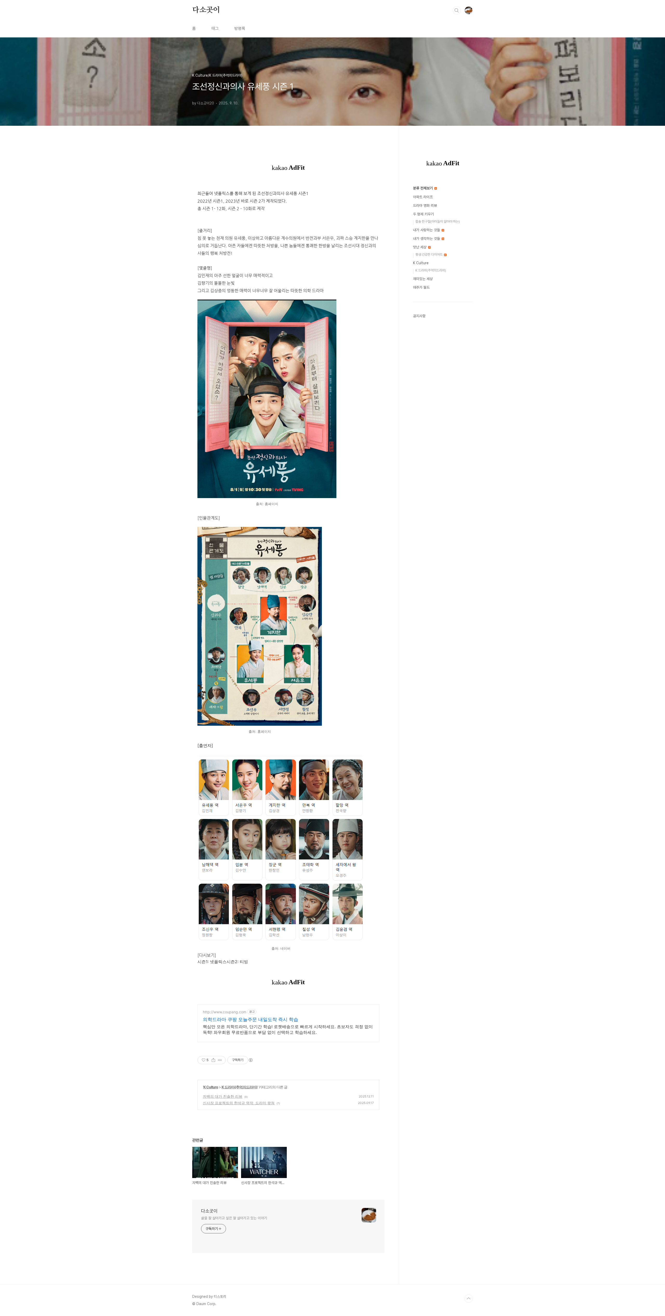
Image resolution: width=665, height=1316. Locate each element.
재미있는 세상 (423, 279)
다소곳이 (206, 10)
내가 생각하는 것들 (427, 238)
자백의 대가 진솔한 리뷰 (222, 1096)
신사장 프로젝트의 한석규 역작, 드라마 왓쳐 (239, 1103)
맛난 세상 (420, 247)
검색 (457, 10)
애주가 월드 (421, 287)
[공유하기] (213, 1060)
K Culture (210, 1087)
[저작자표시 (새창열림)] (250, 1060)
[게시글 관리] (220, 1060)
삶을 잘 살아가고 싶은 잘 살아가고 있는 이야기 (234, 1218)
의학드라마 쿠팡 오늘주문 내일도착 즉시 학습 (250, 1019)
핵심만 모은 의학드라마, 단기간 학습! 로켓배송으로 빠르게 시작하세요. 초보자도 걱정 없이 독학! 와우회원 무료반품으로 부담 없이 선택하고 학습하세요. (288, 1029)
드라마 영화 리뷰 (425, 205)
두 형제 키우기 (423, 214)
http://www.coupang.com (224, 1012)
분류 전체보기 (423, 188)
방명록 (239, 28)
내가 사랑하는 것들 (427, 230)
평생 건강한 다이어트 (429, 254)
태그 (215, 28)
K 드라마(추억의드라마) (239, 1087)
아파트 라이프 (423, 197)
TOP (468, 1298)
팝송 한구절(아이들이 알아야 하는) (437, 221)
